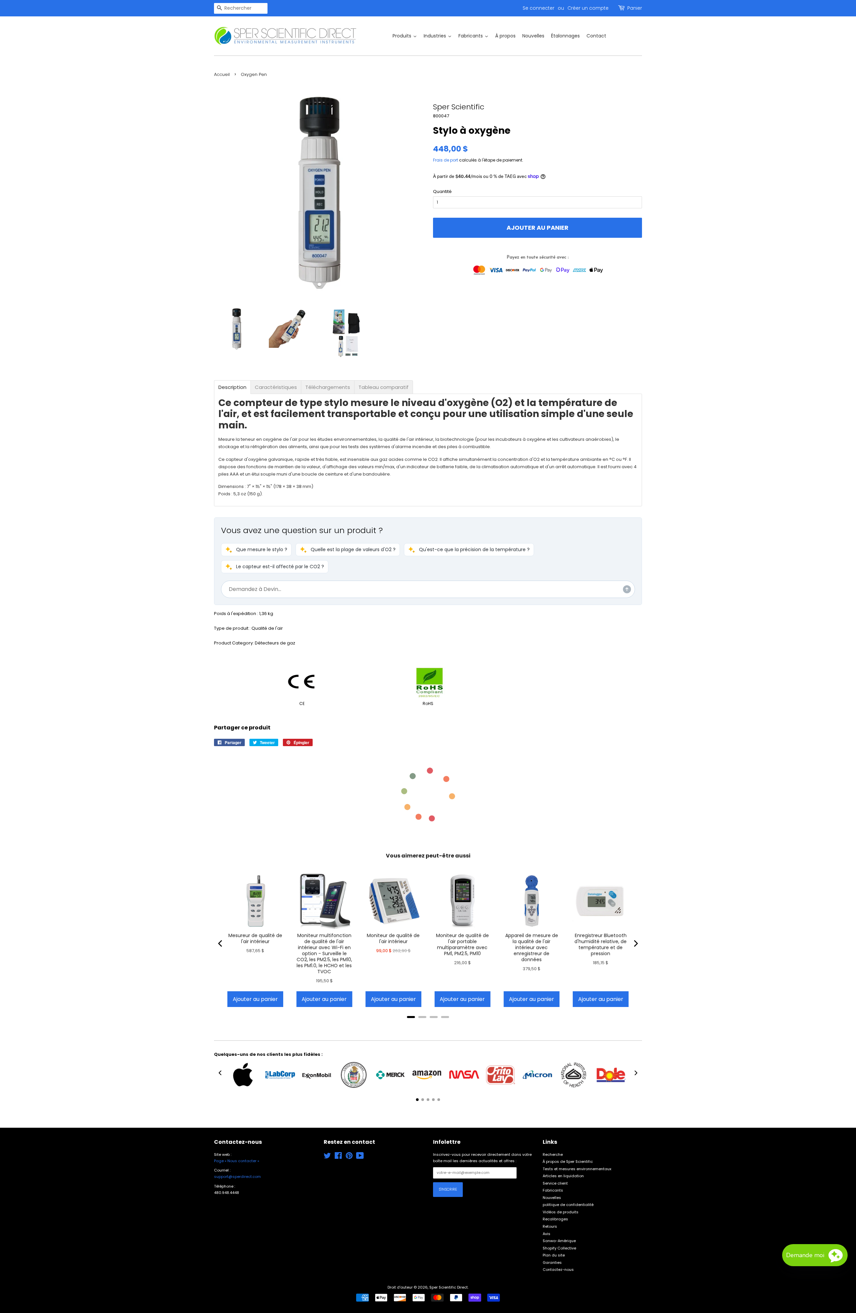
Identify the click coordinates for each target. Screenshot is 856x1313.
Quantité (442, 191)
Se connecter (538, 8)
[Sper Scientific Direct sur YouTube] (360, 1157)
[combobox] (241, 8)
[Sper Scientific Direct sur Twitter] (327, 1157)
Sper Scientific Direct (448, 1287)
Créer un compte (588, 8)
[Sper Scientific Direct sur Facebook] (338, 1157)
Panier (634, 8)
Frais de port (445, 160)
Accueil (222, 74)
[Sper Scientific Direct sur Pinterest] (349, 1157)
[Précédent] (220, 943)
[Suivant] (635, 943)
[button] (256, 549)
